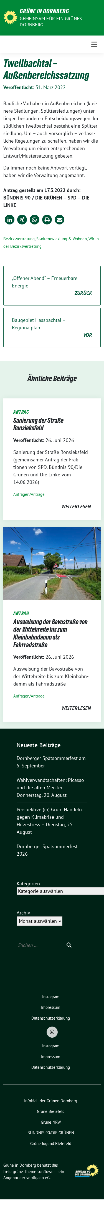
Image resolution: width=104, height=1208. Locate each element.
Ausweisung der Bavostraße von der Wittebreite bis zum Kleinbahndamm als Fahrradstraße (50, 633)
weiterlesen (76, 506)
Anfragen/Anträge (29, 494)
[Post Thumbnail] (52, 563)
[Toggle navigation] (94, 44)
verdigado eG (38, 1177)
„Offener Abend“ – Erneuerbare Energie (52, 285)
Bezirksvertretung (19, 238)
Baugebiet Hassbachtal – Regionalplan (52, 327)
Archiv (23, 912)
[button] (9, 219)
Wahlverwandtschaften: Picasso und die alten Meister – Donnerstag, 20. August (50, 787)
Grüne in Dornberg (44, 11)
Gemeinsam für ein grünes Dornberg (51, 22)
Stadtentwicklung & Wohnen (61, 238)
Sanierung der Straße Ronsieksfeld (38, 424)
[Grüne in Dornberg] (10, 17)
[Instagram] (52, 1032)
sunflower (46, 1171)
